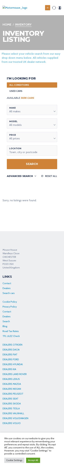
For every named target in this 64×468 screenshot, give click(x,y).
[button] (32, 110)
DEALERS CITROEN (12, 344)
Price (12, 135)
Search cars (9, 293)
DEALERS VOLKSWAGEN (15, 418)
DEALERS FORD (11, 359)
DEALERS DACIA (11, 349)
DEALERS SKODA (12, 403)
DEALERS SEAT (10, 398)
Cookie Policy (10, 301)
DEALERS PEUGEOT (13, 393)
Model (13, 121)
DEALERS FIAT (10, 354)
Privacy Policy (10, 306)
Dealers (7, 288)
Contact (7, 283)
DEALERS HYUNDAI (13, 364)
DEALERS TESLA (11, 408)
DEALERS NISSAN (12, 388)
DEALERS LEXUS (11, 379)
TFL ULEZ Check (11, 336)
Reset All (51, 176)
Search (32, 164)
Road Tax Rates (11, 331)
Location (15, 148)
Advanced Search (20, 176)
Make (12, 108)
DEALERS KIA (9, 369)
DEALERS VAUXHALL (13, 413)
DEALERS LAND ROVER (15, 374)
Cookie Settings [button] (14, 460)
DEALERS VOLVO (12, 423)
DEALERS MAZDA (12, 383)
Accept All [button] (33, 460)
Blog (5, 326)
